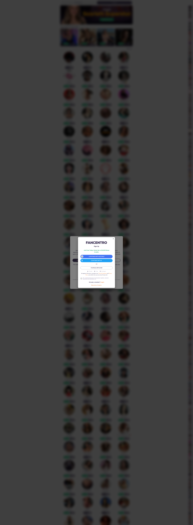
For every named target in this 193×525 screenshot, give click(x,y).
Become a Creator (96, 285)
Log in (102, 282)
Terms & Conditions (102, 273)
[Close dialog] (113, 239)
